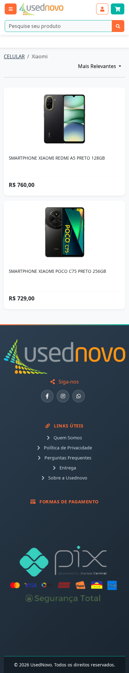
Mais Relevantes (97, 66)
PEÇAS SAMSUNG (63, 41)
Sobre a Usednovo (67, 478)
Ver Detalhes (68, 119)
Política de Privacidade (67, 448)
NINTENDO (19, 41)
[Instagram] (63, 396)
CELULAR (14, 56)
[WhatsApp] (78, 396)
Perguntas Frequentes (67, 458)
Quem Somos (67, 438)
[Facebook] (47, 396)
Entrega (67, 468)
